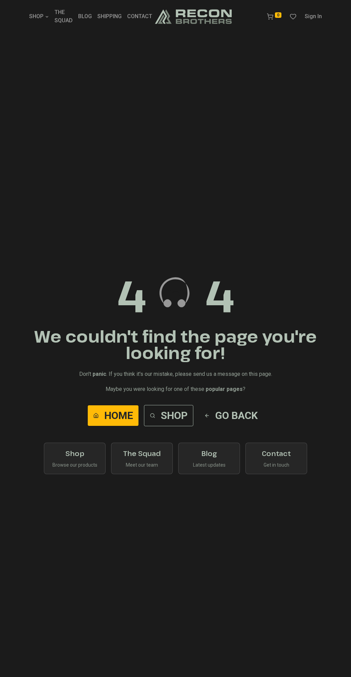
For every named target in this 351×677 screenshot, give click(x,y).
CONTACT (139, 16)
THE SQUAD (64, 16)
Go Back (236, 415)
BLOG (85, 16)
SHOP (36, 16)
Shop (174, 415)
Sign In (313, 16)
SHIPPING (109, 16)
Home (118, 415)
